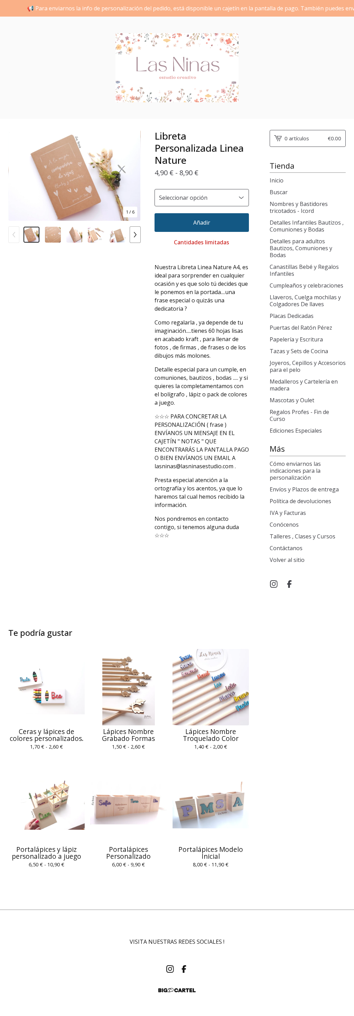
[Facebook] (289, 584)
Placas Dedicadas (292, 316)
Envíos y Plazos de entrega (304, 489)
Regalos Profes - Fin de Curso (299, 415)
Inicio (276, 180)
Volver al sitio (287, 560)
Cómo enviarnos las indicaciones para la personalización (295, 470)
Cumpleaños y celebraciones (306, 285)
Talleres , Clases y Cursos (302, 536)
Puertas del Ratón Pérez (301, 327)
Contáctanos (286, 548)
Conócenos (284, 524)
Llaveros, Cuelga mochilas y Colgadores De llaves (305, 300)
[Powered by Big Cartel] (177, 990)
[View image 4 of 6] (96, 235)
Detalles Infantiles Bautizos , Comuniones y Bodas (307, 226)
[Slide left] (13, 234)
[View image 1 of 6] (31, 235)
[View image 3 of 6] (74, 235)
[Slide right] (135, 234)
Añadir (201, 222)
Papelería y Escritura (296, 339)
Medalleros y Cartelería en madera (304, 385)
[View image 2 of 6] (53, 235)
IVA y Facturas (288, 513)
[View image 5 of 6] (117, 235)
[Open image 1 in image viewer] (74, 175)
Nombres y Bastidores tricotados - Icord (299, 207)
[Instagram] (274, 584)
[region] (177, 8)
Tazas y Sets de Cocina (299, 351)
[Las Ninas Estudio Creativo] (177, 67)
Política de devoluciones (300, 501)
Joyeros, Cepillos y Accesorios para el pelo (308, 366)
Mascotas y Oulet (292, 400)
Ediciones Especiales (296, 430)
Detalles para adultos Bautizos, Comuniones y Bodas (301, 248)
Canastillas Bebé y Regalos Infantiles (304, 270)
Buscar (279, 192)
